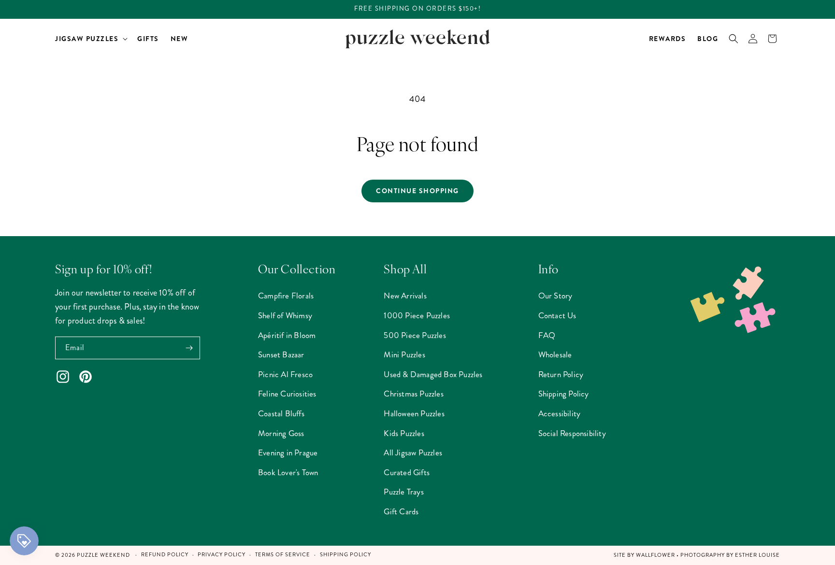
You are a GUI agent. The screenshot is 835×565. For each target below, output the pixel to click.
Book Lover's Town (288, 472)
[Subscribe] (189, 348)
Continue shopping (417, 191)
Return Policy (561, 374)
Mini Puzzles (404, 354)
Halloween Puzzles (414, 413)
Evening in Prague (287, 452)
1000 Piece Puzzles (417, 315)
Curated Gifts (407, 472)
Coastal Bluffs (281, 413)
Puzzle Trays (403, 491)
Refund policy (164, 554)
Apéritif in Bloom (287, 335)
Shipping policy (345, 554)
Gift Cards (401, 511)
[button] (90, 38)
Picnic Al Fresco (285, 374)
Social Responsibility (572, 433)
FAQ (547, 335)
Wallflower (655, 555)
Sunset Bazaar (281, 354)
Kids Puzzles (404, 433)
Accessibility (559, 413)
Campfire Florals (286, 295)
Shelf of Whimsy (285, 315)
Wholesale (555, 354)
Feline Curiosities (287, 393)
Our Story (555, 295)
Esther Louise (757, 555)
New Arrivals (405, 295)
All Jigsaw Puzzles (413, 452)
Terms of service (282, 554)
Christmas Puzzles (413, 393)
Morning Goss (281, 433)
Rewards (667, 38)
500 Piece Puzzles (415, 335)
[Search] (733, 38)
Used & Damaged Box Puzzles (433, 374)
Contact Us (557, 315)
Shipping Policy (563, 393)
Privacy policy (221, 554)
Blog (707, 38)
